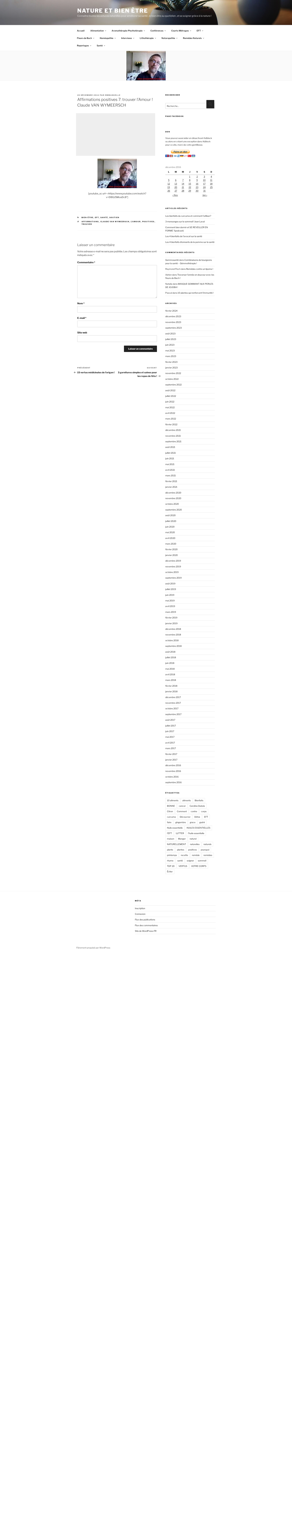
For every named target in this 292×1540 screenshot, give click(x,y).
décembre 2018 (173, 629)
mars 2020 (170, 543)
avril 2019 (170, 606)
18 (211, 183)
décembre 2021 (173, 430)
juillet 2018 (170, 657)
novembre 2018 (173, 634)
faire (169, 822)
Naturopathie (168, 38)
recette (184, 855)
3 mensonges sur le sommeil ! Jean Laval (185, 221)
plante (170, 849)
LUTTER (180, 833)
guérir (202, 822)
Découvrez (185, 817)
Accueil (81, 30)
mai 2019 (170, 600)
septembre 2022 (173, 384)
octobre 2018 (172, 640)
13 (176, 183)
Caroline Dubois (197, 806)
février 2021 (171, 481)
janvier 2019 (171, 623)
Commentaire (86, 262)
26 (168, 190)
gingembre (180, 822)
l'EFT (169, 833)
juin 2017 (169, 731)
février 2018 (171, 686)
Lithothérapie (147, 38)
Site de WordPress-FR (145, 931)
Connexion (140, 914)
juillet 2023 (170, 339)
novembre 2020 (173, 498)
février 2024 (171, 310)
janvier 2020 (171, 555)
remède (196, 855)
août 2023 (170, 333)
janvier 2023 (171, 367)
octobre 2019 (172, 572)
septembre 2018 (173, 646)
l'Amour (136, 222)
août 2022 (170, 390)
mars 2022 (170, 418)
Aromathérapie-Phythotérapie (127, 30)
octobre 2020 (172, 504)
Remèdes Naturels (192, 38)
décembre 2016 (173, 765)
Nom (81, 303)
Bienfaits (199, 800)
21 (183, 187)
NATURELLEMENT (176, 844)
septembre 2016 (173, 782)
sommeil (202, 860)
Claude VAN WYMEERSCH (114, 222)
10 (204, 180)
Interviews (126, 38)
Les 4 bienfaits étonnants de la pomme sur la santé (189, 242)
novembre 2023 (173, 322)
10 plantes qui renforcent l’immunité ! (196, 292)
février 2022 (171, 424)
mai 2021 (169, 464)
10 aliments (172, 800)
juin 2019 (169, 595)
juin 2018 (169, 663)
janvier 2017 (171, 759)
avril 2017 (170, 742)
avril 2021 (170, 470)
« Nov (175, 195)
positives (148, 222)
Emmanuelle (112, 95)
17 (204, 183)
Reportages (83, 45)
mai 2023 (170, 350)
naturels (207, 844)
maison (170, 838)
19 (168, 187)
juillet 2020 (170, 521)
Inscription (140, 908)
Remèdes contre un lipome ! (199, 269)
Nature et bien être (112, 10)
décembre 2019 (173, 560)
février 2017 (171, 754)
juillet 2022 (170, 396)
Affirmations (90, 222)
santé (180, 860)
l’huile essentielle (196, 833)
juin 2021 (169, 458)
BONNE (171, 806)
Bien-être (88, 217)
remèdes (207, 855)
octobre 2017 (171, 708)
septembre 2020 (173, 509)
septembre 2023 (173, 327)
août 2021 (170, 447)
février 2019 (171, 617)
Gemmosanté (172, 260)
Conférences (156, 30)
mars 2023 (170, 356)
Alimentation (97, 30)
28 (183, 190)
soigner (190, 860)
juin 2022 (169, 401)
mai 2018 (170, 668)
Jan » (204, 195)
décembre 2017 (173, 697)
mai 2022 (170, 407)
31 (204, 190)
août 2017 (170, 720)
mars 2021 (170, 475)
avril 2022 (170, 413)
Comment (182, 811)
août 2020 (170, 515)
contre (194, 811)
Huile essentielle (175, 827)
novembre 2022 (173, 373)
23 (197, 187)
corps (204, 811)
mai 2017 (169, 737)
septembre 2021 (173, 441)
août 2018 (170, 651)
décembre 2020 (173, 492)
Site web (82, 332)
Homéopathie (106, 38)
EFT (199, 30)
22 (190, 187)
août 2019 (170, 583)
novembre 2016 (173, 771)
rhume (170, 860)
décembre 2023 (173, 316)
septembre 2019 (173, 577)
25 (211, 187)
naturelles (195, 844)
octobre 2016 (172, 776)
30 (197, 190)
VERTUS (183, 866)
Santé (100, 45)
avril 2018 (170, 674)
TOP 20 (171, 866)
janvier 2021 (171, 487)
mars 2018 (170, 680)
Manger (182, 838)
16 (197, 183)
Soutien (114, 217)
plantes (180, 849)
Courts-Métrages (180, 30)
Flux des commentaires (146, 925)
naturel (193, 838)
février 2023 (171, 362)
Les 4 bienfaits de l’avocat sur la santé (183, 236)
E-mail (81, 318)
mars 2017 (170, 748)
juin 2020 (170, 526)
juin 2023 (169, 344)
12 (169, 183)
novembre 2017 (173, 703)
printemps (172, 855)
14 (183, 183)
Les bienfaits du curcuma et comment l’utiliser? (188, 216)
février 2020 (171, 549)
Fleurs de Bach (84, 38)
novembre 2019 (173, 566)
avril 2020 (170, 538)
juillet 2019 (170, 589)
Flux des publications (145, 919)
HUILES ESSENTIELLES (198, 827)
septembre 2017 (173, 714)
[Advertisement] (115, 134)
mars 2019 (170, 612)
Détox (197, 817)
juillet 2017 (170, 725)
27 (176, 190)
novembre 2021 (173, 436)
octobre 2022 (172, 379)
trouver (87, 224)
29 (189, 190)
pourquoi (205, 849)
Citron (170, 811)
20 (175, 187)
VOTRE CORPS (198, 866)
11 (211, 180)
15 (190, 183)
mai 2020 (170, 532)
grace (192, 822)
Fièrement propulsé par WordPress (93, 947)
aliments (186, 800)
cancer (182, 806)
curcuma (171, 817)
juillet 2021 (170, 453)
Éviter (170, 871)
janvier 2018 (171, 691)
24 (204, 187)
